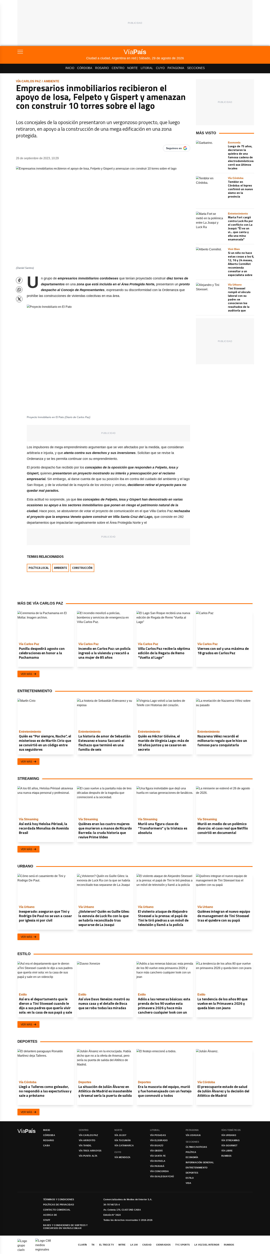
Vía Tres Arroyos (90, 1150)
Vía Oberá (156, 1150)
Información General (200, 1162)
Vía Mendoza (122, 1157)
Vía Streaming (230, 1140)
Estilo (190, 1178)
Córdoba (84, 68)
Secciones (196, 68)
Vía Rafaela (157, 1161)
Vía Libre (227, 1150)
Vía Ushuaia (193, 1135)
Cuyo (160, 68)
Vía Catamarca (124, 1145)
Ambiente (51, 81)
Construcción (82, 568)
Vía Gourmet (229, 1145)
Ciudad (147, 1245)
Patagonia (176, 68)
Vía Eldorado (159, 1140)
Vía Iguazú (156, 1145)
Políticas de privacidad (58, 1204)
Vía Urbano (228, 1135)
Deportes (192, 1173)
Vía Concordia (159, 1171)
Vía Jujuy (120, 1135)
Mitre (122, 1245)
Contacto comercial (56, 1210)
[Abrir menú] (51, 51)
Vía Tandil (85, 1145)
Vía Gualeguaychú (162, 1176)
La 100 (134, 1245)
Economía (192, 1157)
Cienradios (163, 1245)
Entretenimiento (197, 1167)
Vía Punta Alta (88, 1156)
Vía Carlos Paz (28, 81)
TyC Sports (182, 1245)
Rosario (102, 68)
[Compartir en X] (19, 299)
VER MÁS (26, 673)
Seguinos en (174, 148)
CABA (46, 1145)
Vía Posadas (158, 1135)
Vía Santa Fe (158, 1156)
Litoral (147, 68)
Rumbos (226, 1156)
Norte (132, 68)
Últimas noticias (196, 1147)
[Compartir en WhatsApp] (19, 289)
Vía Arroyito (87, 1140)
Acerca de (50, 1215)
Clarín (82, 1245)
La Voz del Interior (206, 1245)
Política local (39, 568)
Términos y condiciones (58, 1199)
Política (191, 1152)
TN (93, 1245)
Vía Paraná (157, 1166)
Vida (188, 1183)
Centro (118, 68)
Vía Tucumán (122, 1140)
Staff (46, 1220)
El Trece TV (106, 1245)
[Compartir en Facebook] (19, 280)
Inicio (69, 68)
